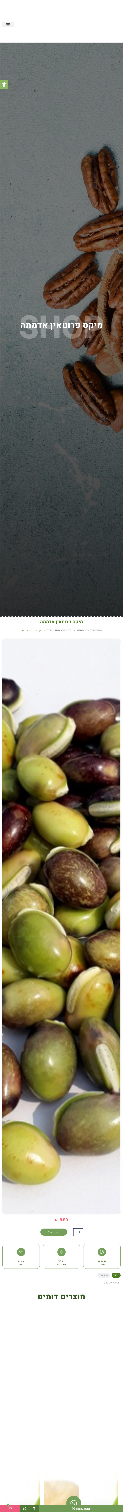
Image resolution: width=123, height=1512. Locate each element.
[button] (4, 84)
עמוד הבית (96, 630)
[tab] (116, 1275)
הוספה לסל (53, 1232)
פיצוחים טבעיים (55, 630)
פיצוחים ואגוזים (77, 630)
